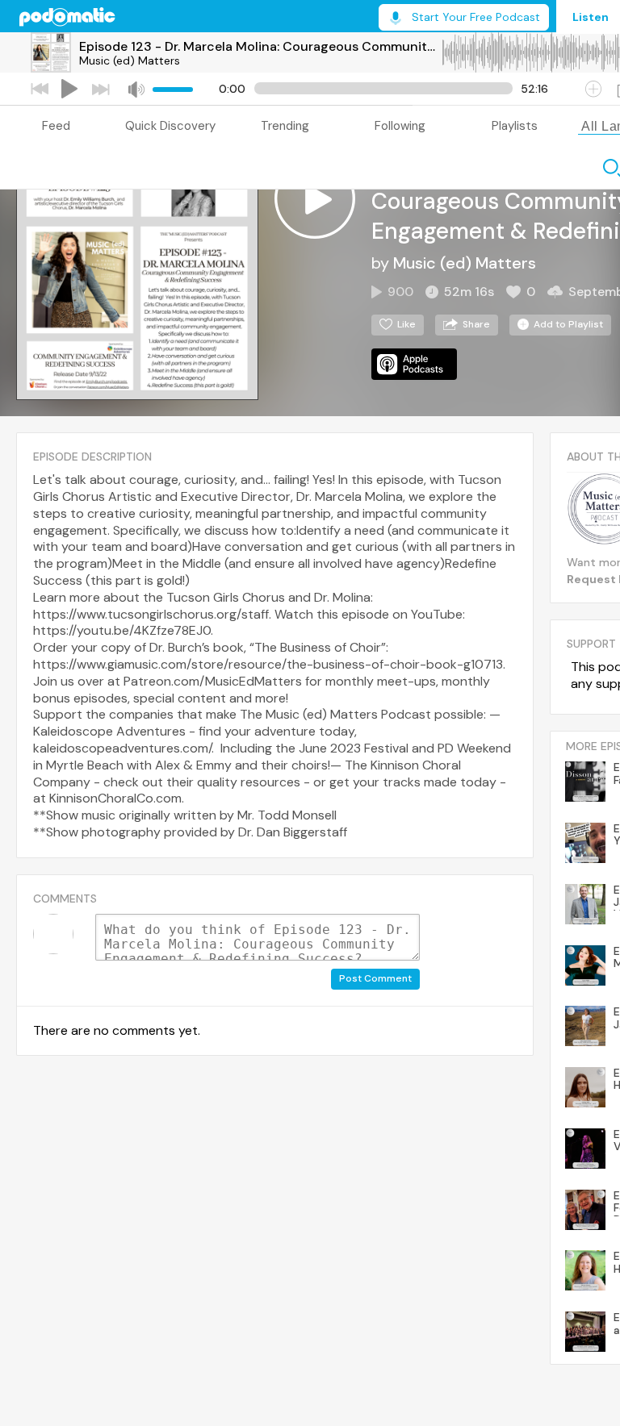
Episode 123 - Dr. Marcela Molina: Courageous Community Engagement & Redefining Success (260, 46)
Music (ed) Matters (129, 60)
